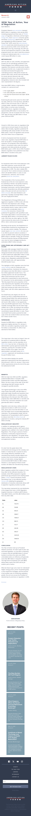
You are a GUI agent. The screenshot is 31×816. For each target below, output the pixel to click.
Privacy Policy (15, 790)
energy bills (4, 38)
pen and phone (17, 30)
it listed (8, 477)
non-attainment (24, 54)
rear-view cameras (15, 231)
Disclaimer (3, 582)
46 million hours (18, 417)
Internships (15, 774)
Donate (15, 766)
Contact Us (15, 776)
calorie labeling (5, 267)
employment (11, 39)
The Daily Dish (15, 769)
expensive (15, 38)
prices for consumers (13, 176)
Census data (5, 481)
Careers (15, 771)
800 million (4, 344)
